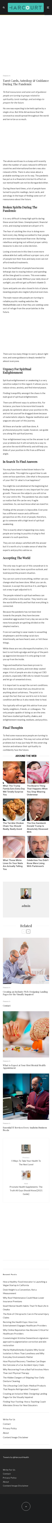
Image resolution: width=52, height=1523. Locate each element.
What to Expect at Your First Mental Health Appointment (24, 1066)
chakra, (34, 716)
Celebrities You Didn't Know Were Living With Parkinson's (38, 863)
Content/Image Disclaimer (15, 1437)
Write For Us (9, 1419)
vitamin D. (41, 282)
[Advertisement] (26, 42)
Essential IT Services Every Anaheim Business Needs (25, 1128)
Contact (7, 1005)
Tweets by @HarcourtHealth (16, 1457)
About (6, 1433)
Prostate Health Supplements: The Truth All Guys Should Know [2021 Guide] (26, 1188)
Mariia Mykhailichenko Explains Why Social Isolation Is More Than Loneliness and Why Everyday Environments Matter (23, 1353)
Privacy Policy (10, 1428)
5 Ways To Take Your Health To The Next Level (26, 1161)
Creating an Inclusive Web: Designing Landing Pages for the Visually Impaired (25, 993)
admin (26, 906)
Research (6, 76)
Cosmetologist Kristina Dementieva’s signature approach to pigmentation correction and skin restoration (25, 1342)
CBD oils (26, 675)
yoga (5, 420)
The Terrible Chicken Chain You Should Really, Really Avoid (13, 826)
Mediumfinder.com (12, 304)
